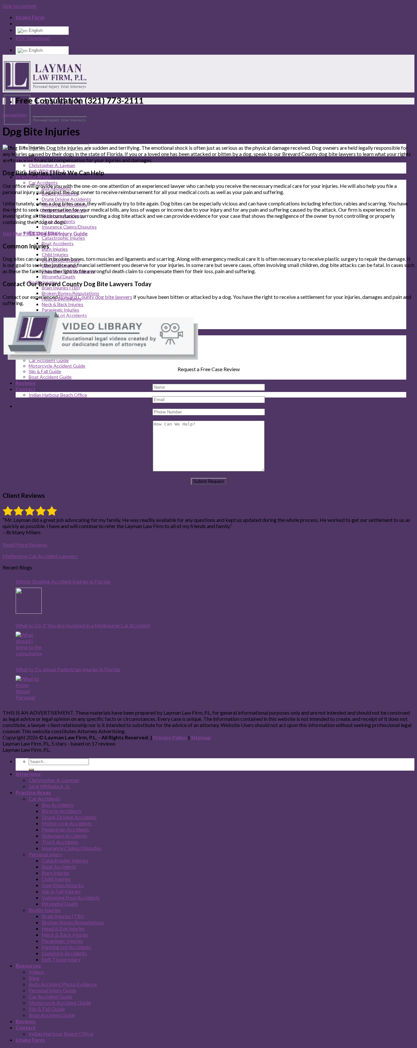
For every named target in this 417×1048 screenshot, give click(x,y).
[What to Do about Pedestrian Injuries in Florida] (29, 689)
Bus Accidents (58, 805)
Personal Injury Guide (52, 990)
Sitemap (201, 737)
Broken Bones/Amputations (70, 293)
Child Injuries (55, 254)
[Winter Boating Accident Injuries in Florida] (29, 601)
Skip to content (19, 6)
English (35, 30)
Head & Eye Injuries (63, 928)
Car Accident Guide (50, 996)
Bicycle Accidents (62, 811)
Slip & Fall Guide (45, 371)
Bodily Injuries (45, 910)
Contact (26, 389)
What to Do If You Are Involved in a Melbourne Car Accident (83, 625)
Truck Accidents (60, 842)
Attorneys (28, 774)
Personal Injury (15, 115)
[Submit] (31, 770)
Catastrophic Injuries (63, 238)
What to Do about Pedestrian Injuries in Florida (68, 669)
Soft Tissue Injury (61, 959)
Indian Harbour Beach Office (58, 395)
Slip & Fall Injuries (61, 891)
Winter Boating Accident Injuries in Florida (63, 581)
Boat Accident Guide (50, 377)
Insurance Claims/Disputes (69, 227)
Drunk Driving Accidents (66, 199)
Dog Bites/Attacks (63, 885)
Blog (34, 978)
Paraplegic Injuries (60, 310)
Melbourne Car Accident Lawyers (40, 556)
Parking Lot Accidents (66, 947)
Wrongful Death (58, 276)
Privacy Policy (170, 737)
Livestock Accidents (64, 953)
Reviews (26, 383)
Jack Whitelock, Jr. (49, 786)
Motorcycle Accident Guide (57, 366)
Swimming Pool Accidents (71, 897)
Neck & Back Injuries (62, 304)
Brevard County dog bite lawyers (95, 297)
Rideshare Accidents (64, 835)
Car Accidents (44, 798)
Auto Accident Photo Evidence (63, 984)
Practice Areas (33, 177)
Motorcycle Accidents (67, 823)
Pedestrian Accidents (65, 829)
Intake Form (30, 17)
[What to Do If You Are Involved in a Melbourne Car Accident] (29, 645)
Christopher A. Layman (52, 165)
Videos (36, 972)
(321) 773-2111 (60, 422)
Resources (28, 965)
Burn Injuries (55, 249)
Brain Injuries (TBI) (61, 287)
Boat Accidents (58, 243)
